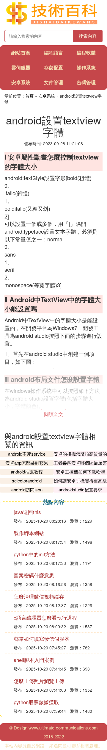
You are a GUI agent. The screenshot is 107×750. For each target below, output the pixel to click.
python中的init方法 (34, 554)
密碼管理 (86, 82)
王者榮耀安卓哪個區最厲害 (80, 463)
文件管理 (53, 82)
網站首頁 (20, 52)
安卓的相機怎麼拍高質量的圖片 (80, 457)
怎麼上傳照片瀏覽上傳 (39, 681)
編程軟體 (86, 52)
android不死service (26, 454)
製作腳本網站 (29, 533)
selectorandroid (27, 480)
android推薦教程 (27, 471)
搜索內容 (88, 36)
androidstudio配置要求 (80, 489)
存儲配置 (53, 67)
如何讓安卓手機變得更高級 (80, 480)
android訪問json (27, 489)
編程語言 (53, 52)
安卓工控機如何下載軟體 (80, 471)
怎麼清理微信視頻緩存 (39, 596)
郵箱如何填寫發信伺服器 (41, 638)
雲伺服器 (20, 67)
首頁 (29, 96)
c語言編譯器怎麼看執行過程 (45, 617)
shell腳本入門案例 (34, 659)
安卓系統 (20, 82)
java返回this (27, 511)
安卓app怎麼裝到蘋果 (26, 463)
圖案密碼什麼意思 (34, 575)
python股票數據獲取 (36, 702)
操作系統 (86, 67)
